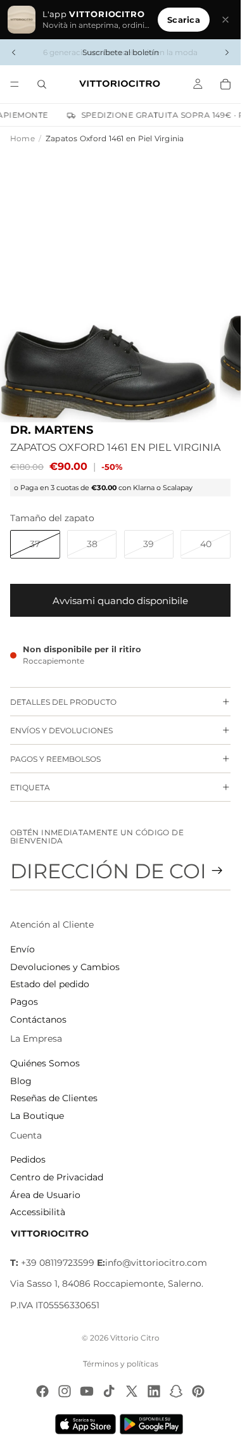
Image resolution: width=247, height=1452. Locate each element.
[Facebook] (42, 1391)
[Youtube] (86, 1391)
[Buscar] (42, 84)
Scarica (183, 20)
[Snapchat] (176, 1391)
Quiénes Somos (45, 1063)
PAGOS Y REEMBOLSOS (55, 759)
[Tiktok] (109, 1391)
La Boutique (37, 1115)
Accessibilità (37, 1212)
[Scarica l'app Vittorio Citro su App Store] (85, 1424)
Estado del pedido (49, 984)
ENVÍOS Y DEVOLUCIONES (61, 730)
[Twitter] (131, 1391)
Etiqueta (30, 787)
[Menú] (14, 84)
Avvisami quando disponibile (120, 601)
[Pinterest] (198, 1391)
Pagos (24, 1001)
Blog (21, 1081)
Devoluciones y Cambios (65, 967)
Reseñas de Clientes (54, 1098)
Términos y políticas (120, 1363)
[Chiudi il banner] (225, 19)
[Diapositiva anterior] (14, 52)
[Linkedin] (154, 1391)
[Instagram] (64, 1391)
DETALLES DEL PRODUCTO (63, 702)
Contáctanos (38, 1019)
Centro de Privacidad (56, 1177)
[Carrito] (225, 84)
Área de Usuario (45, 1195)
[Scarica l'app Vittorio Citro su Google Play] (154, 1424)
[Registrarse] (217, 870)
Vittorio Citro (135, 1337)
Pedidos (28, 1159)
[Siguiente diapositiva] (227, 52)
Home (22, 138)
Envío (22, 949)
